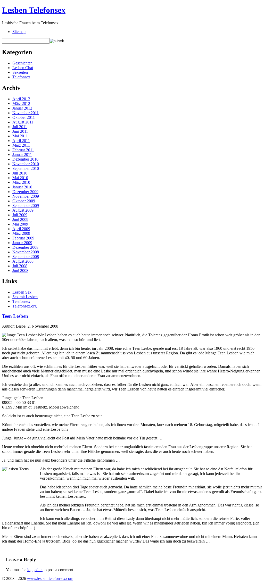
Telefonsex (21, 77)
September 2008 (25, 256)
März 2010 (21, 182)
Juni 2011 (20, 131)
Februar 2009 (23, 238)
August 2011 (22, 122)
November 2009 (25, 196)
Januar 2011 (22, 154)
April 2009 (21, 229)
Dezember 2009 (25, 191)
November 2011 (25, 113)
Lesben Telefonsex (33, 10)
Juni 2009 (20, 219)
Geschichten (22, 63)
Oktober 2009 (23, 201)
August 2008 (23, 261)
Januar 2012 (22, 108)
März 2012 (21, 103)
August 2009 (23, 210)
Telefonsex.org (24, 306)
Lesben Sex (21, 292)
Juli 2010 (19, 173)
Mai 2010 (20, 178)
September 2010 (25, 168)
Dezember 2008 (25, 247)
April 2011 (21, 140)
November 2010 (25, 164)
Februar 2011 (23, 150)
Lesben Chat (22, 67)
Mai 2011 (20, 136)
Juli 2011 (19, 126)
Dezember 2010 (25, 159)
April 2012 (21, 99)
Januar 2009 (22, 242)
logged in (35, 570)
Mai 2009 (20, 224)
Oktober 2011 (23, 117)
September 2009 (25, 205)
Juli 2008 (19, 266)
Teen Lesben (15, 316)
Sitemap (19, 31)
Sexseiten (20, 72)
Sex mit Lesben (25, 297)
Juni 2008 (20, 270)
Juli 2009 (19, 215)
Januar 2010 (22, 187)
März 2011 (21, 145)
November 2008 (25, 252)
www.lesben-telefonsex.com (50, 578)
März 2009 (21, 233)
